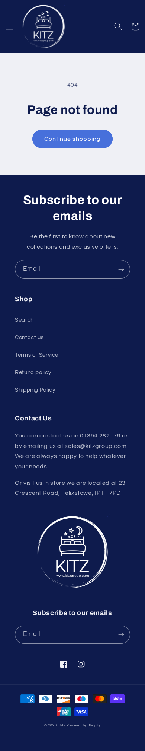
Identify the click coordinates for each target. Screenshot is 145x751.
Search (24, 320)
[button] (9, 26)
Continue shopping (72, 139)
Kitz (62, 725)
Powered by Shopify (84, 725)
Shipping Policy (35, 390)
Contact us (29, 337)
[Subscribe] (121, 269)
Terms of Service (36, 355)
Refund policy (33, 372)
